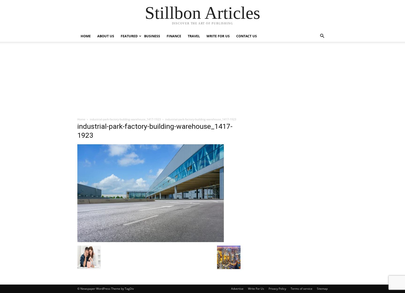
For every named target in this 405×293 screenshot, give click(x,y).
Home (86, 36)
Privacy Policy (277, 289)
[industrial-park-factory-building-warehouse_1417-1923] (150, 241)
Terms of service (301, 289)
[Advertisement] (202, 82)
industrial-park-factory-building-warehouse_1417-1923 (125, 119)
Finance (174, 36)
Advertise (237, 289)
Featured (129, 36)
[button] (322, 36)
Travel (194, 36)
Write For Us (218, 36)
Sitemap (322, 289)
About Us (105, 36)
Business (152, 36)
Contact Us (246, 36)
